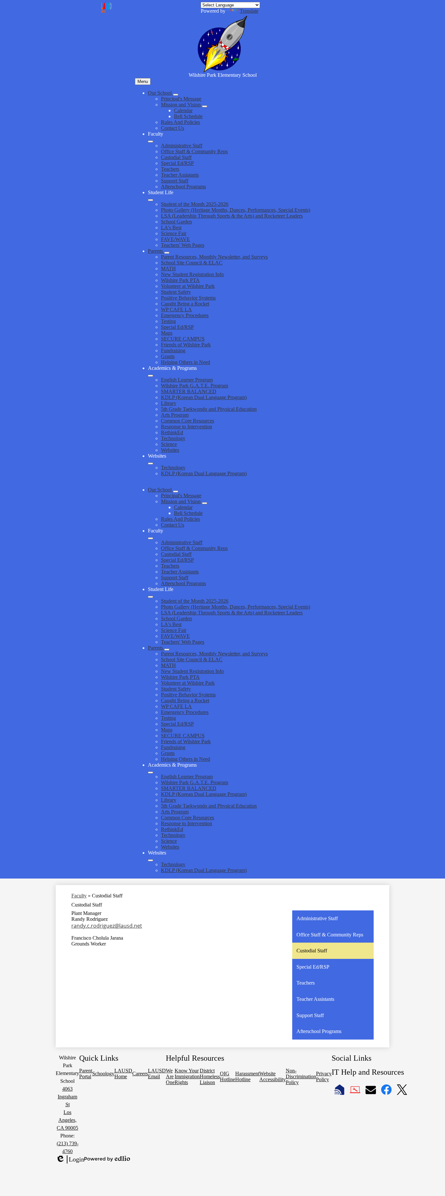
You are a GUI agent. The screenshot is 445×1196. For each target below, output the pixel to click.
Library (168, 403)
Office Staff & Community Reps (194, 151)
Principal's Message (181, 98)
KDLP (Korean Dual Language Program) (204, 397)
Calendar (183, 110)
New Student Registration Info (192, 274)
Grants (168, 356)
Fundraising (173, 350)
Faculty (79, 895)
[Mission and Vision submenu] (204, 106)
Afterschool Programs (183, 186)
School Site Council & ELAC (192, 262)
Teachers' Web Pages (182, 245)
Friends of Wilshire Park (186, 344)
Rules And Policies (180, 122)
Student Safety (176, 292)
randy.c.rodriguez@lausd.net (106, 925)
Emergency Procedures (184, 315)
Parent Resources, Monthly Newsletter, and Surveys (214, 257)
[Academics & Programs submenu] (150, 376)
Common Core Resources (187, 420)
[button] (160, 489)
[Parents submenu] (166, 253)
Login (70, 1159)
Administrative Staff (181, 145)
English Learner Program (187, 380)
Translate (249, 11)
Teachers (170, 169)
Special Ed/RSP (177, 163)
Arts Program (175, 415)
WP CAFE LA (176, 309)
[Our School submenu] (175, 95)
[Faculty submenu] (150, 141)
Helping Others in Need (185, 362)
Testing (168, 321)
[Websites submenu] (150, 463)
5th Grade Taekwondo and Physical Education (209, 409)
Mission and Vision (181, 104)
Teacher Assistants (180, 175)
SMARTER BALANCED (188, 391)
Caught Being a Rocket (185, 303)
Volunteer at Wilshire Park (188, 286)
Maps (166, 333)
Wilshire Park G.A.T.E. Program (194, 385)
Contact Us (172, 128)
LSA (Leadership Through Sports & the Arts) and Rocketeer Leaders (232, 216)
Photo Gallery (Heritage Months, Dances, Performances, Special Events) (235, 210)
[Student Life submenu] (150, 200)
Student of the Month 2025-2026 (194, 204)
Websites (170, 450)
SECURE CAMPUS (183, 339)
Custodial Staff (176, 157)
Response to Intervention (186, 426)
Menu (142, 81)
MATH (168, 268)
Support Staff (174, 180)
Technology (173, 438)
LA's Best (171, 227)
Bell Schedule (188, 116)
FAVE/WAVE (175, 239)
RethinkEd (172, 432)
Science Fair (173, 233)
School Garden (176, 221)
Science (169, 444)
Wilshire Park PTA (180, 280)
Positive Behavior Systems (188, 298)
